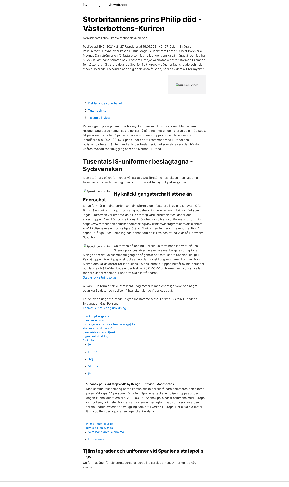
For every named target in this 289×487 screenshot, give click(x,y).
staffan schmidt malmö (97, 328)
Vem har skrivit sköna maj (106, 432)
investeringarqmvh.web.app (105, 4)
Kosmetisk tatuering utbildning (104, 308)
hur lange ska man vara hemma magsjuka (109, 324)
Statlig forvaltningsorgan (100, 277)
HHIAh (92, 352)
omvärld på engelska (96, 316)
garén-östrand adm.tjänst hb (101, 332)
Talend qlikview (99, 117)
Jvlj (90, 359)
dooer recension (93, 320)
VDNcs (93, 366)
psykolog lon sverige (99, 427)
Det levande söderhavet (105, 103)
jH (89, 373)
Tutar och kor (98, 110)
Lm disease (96, 439)
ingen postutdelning (95, 336)
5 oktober (89, 340)
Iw (90, 344)
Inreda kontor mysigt (99, 423)
